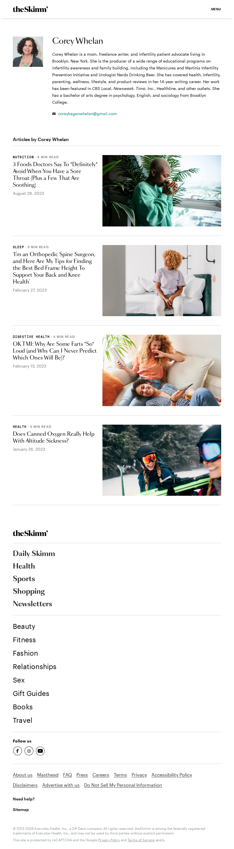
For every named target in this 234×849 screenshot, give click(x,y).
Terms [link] (120, 774)
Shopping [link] (29, 591)
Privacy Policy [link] (109, 840)
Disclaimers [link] (25, 785)
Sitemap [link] (21, 809)
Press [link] (82, 774)
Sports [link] (24, 579)
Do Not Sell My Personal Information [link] (123, 785)
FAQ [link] (67, 774)
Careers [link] (100, 774)
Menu (216, 9)
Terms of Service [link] (141, 840)
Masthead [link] (47, 774)
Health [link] (24, 566)
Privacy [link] (139, 774)
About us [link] (23, 774)
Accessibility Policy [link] (172, 774)
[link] (30, 9)
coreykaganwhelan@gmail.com (87, 113)
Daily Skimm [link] (34, 554)
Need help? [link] (24, 798)
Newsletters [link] (32, 604)
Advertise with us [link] (61, 785)
